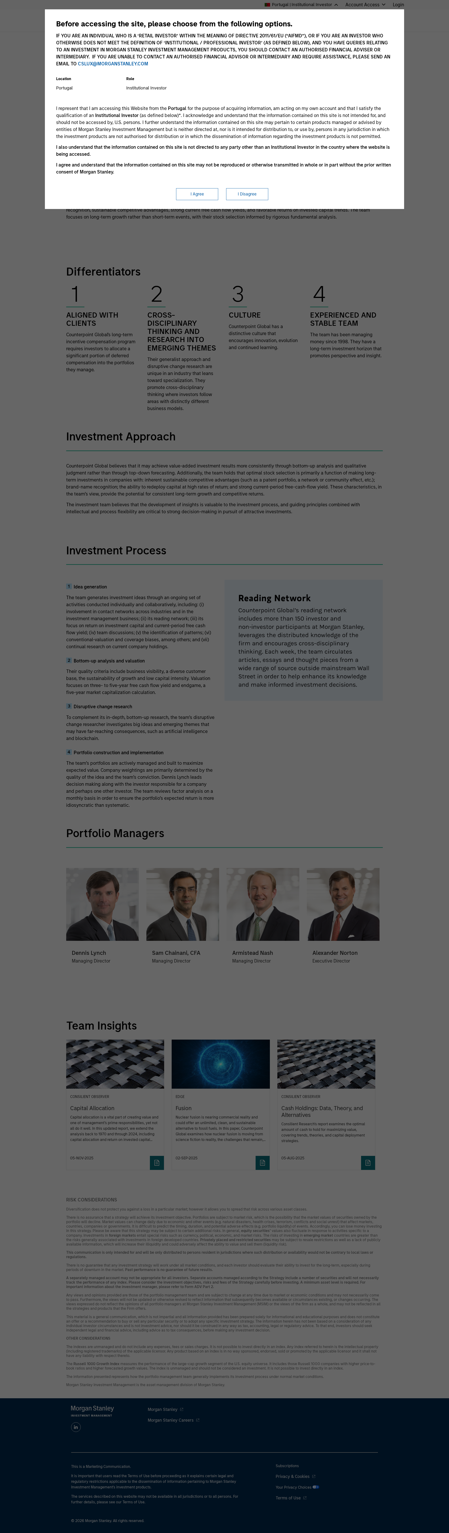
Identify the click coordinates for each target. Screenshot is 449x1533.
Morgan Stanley (162, 1409)
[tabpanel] (224, 289)
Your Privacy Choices (294, 1487)
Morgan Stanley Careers (171, 1420)
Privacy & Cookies (293, 1476)
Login (398, 4)
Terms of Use (288, 1498)
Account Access (362, 4)
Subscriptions (287, 1466)
